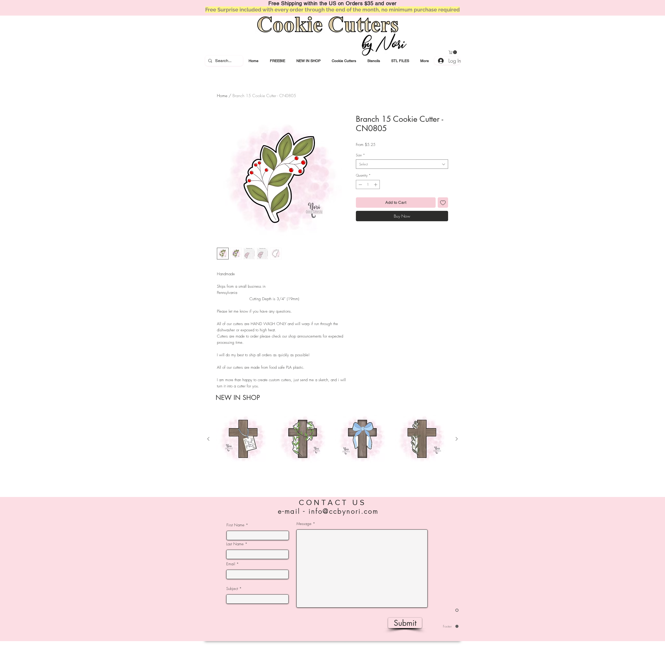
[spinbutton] (368, 184)
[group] (332, 448)
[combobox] (402, 164)
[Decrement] (360, 184)
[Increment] (376, 184)
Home (222, 95)
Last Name (235, 544)
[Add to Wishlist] (443, 202)
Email (230, 564)
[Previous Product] (208, 439)
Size (360, 155)
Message (303, 524)
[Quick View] (243, 439)
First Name (235, 525)
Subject (232, 589)
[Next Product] (457, 439)
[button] (344, 61)
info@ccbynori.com (344, 511)
